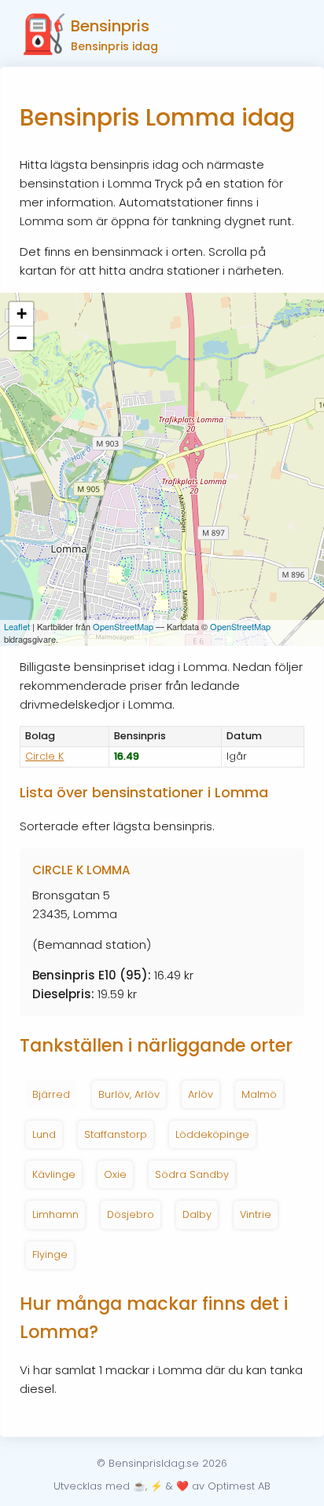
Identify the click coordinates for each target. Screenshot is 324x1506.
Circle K (44, 756)
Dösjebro (130, 1214)
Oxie (115, 1174)
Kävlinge (53, 1174)
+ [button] (22, 313)
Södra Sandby (192, 1174)
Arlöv (200, 1094)
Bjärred (51, 1094)
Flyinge (50, 1254)
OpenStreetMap (123, 626)
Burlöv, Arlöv (129, 1094)
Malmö (259, 1094)
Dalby (197, 1214)
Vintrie (255, 1214)
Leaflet (17, 626)
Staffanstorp (115, 1134)
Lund (44, 1134)
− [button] (22, 338)
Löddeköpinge (212, 1134)
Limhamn (55, 1214)
